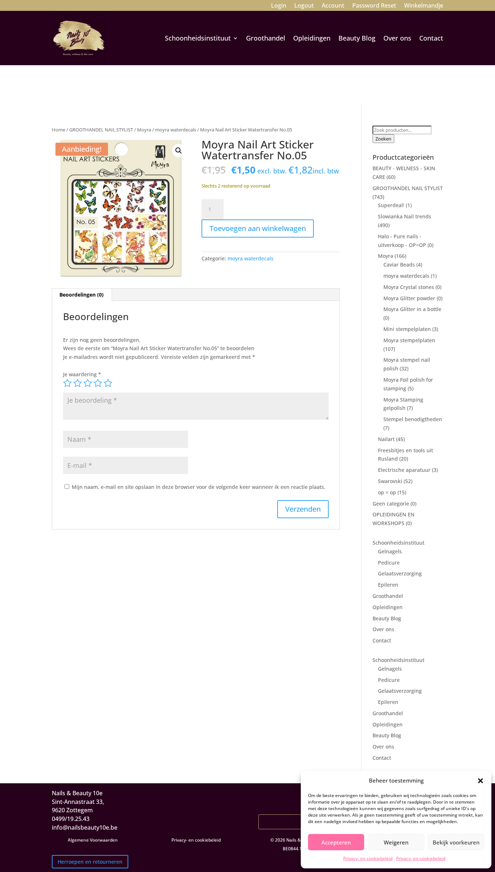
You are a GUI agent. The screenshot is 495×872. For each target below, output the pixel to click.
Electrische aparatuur (404, 469)
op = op (387, 492)
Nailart (386, 439)
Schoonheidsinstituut (198, 38)
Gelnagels (390, 551)
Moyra (144, 129)
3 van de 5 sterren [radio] (87, 383)
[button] (480, 780)
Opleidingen (311, 38)
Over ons (397, 38)
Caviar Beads (399, 264)
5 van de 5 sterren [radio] (108, 383)
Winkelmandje (423, 6)
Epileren (388, 584)
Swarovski (390, 481)
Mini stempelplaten (407, 329)
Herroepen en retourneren (90, 861)
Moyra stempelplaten (409, 340)
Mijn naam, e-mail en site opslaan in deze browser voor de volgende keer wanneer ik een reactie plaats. (198, 486)
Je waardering (82, 374)
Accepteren (336, 842)
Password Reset (374, 6)
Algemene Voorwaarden (93, 840)
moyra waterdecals (175, 129)
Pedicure (389, 562)
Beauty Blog (356, 38)
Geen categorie (391, 503)
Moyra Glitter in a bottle (412, 309)
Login (278, 6)
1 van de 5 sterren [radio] (67, 383)
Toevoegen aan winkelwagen (257, 228)
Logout (304, 6)
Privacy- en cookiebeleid (367, 858)
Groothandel (265, 38)
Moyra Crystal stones (408, 287)
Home (58, 129)
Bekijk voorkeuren (456, 842)
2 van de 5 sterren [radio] (77, 383)
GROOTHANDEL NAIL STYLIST (101, 129)
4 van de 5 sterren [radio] (97, 383)
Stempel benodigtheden (412, 419)
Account (333, 6)
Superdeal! (391, 205)
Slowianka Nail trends (404, 216)
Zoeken (383, 138)
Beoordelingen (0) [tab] (81, 294)
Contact (431, 38)
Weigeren (396, 842)
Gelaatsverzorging (400, 573)
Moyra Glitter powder (409, 298)
